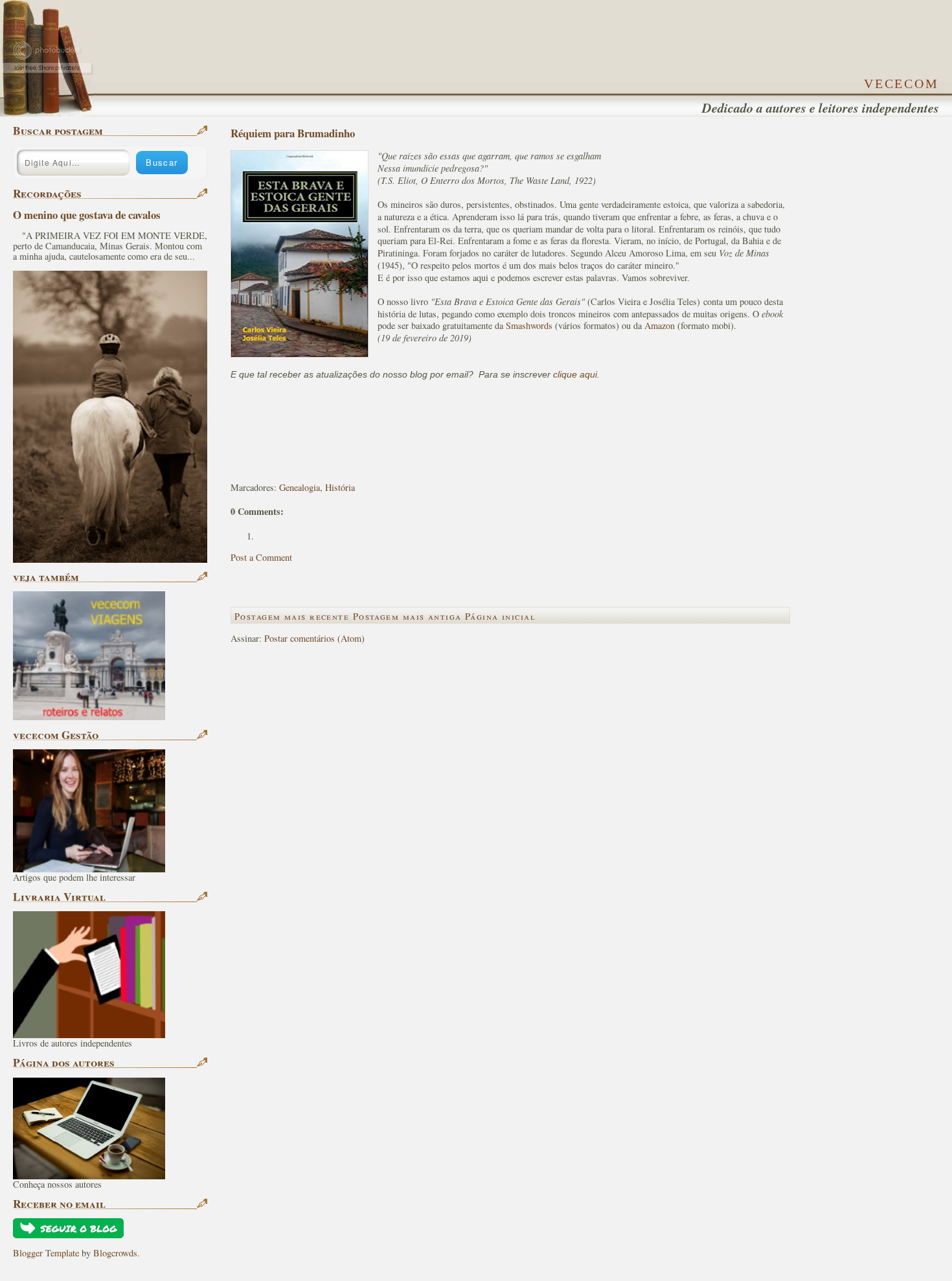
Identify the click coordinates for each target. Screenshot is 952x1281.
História (340, 487)
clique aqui (575, 374)
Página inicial (500, 616)
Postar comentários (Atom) (314, 638)
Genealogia (299, 487)
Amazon (659, 325)
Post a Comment (261, 557)
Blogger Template (46, 1253)
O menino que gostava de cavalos (87, 215)
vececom (901, 81)
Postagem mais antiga (407, 616)
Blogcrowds (115, 1253)
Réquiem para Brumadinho (293, 133)
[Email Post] (232, 465)
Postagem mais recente (291, 616)
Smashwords (529, 325)
